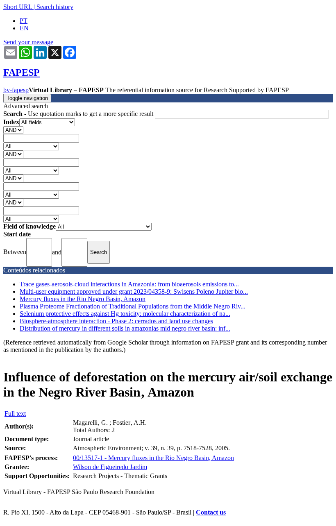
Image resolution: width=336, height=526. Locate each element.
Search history (54, 6)
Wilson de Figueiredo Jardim (110, 466)
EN (24, 28)
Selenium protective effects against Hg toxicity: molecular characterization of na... (125, 313)
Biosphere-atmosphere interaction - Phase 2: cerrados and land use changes (116, 320)
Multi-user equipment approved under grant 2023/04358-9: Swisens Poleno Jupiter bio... (134, 291)
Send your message (28, 42)
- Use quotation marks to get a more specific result (79, 113)
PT (23, 20)
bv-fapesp (16, 89)
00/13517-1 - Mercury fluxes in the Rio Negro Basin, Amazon (153, 457)
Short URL (17, 6)
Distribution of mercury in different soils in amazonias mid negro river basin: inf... (125, 328)
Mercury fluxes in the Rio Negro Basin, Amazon (82, 298)
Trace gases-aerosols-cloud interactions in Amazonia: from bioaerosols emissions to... (129, 284)
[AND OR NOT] (13, 129)
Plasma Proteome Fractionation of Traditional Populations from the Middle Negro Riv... (132, 306)
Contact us (211, 512)
